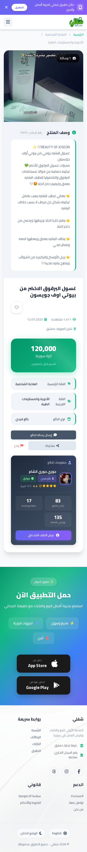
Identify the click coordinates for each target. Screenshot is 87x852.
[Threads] (54, 771)
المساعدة (77, 795)
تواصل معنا (76, 802)
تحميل (19, 7)
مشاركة (50, 445)
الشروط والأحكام (30, 802)
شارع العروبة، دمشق (59, 328)
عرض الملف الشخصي (41, 535)
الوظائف (35, 737)
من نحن (78, 809)
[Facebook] (79, 771)
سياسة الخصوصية (30, 795)
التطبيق (36, 750)
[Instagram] (66, 771)
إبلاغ (16, 445)
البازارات (36, 743)
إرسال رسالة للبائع (41, 435)
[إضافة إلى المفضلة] (17, 307)
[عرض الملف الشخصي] (65, 478)
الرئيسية (78, 34)
